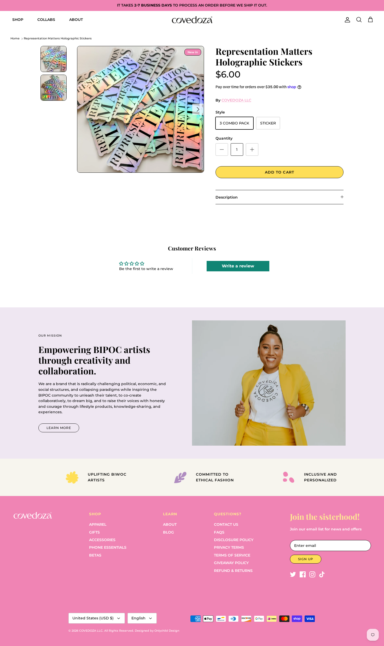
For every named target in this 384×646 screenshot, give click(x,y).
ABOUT (76, 19)
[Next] (198, 109)
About (170, 524)
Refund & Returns (233, 570)
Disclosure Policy (233, 539)
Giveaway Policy (231, 562)
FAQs (219, 532)
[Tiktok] (322, 574)
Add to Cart (279, 172)
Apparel (97, 524)
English (138, 618)
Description (227, 197)
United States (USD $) (93, 618)
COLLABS (46, 19)
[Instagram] (312, 574)
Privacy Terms (229, 547)
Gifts (94, 532)
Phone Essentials (107, 547)
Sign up (305, 559)
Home (15, 38)
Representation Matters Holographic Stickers (58, 38)
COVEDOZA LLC (236, 100)
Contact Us (226, 524)
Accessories (102, 539)
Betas (95, 555)
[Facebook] (303, 574)
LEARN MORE (58, 428)
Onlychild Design (166, 630)
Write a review (238, 266)
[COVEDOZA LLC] (192, 19)
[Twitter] (293, 574)
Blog (168, 532)
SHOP (17, 19)
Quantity (224, 138)
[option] (140, 109)
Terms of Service (232, 555)
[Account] (346, 20)
